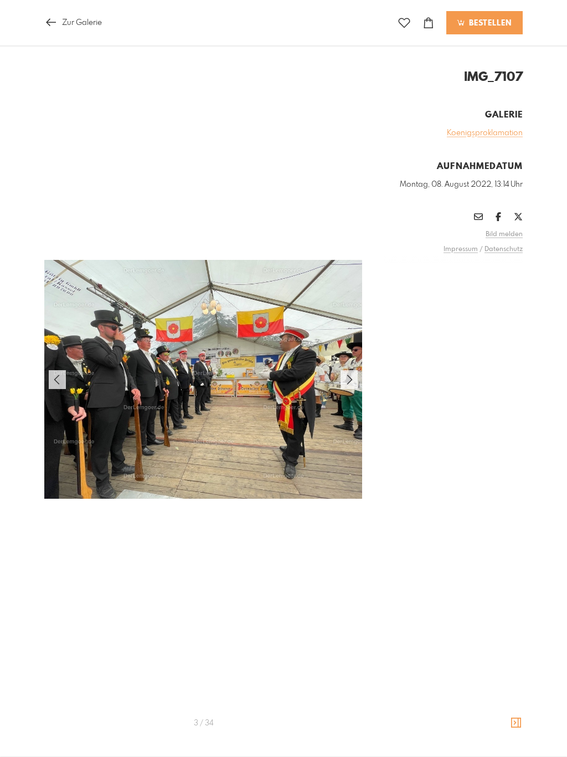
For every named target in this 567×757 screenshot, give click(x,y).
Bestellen (489, 23)
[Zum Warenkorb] (428, 23)
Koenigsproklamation (485, 133)
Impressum (461, 249)
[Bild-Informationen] (516, 723)
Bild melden (504, 234)
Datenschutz (503, 249)
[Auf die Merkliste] (404, 23)
